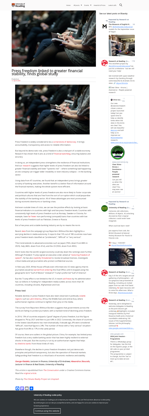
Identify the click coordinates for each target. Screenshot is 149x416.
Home (68, 5)
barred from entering (43, 270)
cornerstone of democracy (64, 142)
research (26, 165)
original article (30, 373)
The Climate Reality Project (35, 379)
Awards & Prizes (99, 5)
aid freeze (67, 278)
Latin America (35, 299)
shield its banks (24, 343)
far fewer (32, 216)
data (23, 231)
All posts (77, 5)
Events (86, 5)
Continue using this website (47, 411)
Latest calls (112, 5)
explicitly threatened (42, 258)
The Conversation (51, 370)
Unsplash (55, 379)
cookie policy (105, 400)
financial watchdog (62, 153)
